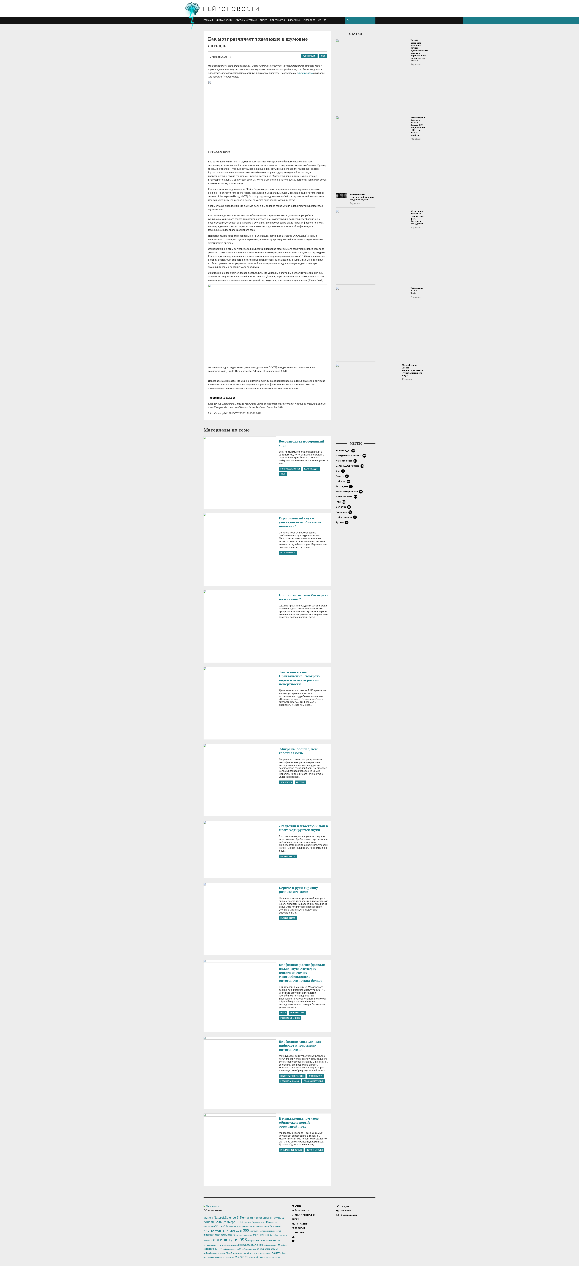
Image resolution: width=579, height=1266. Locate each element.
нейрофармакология (216, 1253)
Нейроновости (224, 20)
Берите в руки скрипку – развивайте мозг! (300, 889)
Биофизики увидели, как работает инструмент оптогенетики (300, 1045)
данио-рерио (235, 1226)
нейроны (343, 481)
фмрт (264, 1257)
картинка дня (311, 469)
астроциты (344, 486)
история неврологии (245, 1235)
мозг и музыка (287, 553)
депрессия (248, 1226)
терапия (254, 1257)
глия (340, 502)
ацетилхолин (309, 56)
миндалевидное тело (291, 1150)
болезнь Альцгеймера (350, 466)
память (342, 476)
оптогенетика (297, 1013)
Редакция (416, 64)
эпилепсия (274, 1257)
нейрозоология (346, 496)
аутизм (342, 522)
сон (340, 471)
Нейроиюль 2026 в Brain (417, 291)
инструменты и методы (292, 1076)
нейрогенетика (346, 517)
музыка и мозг (287, 856)
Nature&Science (346, 461)
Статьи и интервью (246, 20)
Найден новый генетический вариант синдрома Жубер (362, 197)
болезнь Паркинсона (349, 491)
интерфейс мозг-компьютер (219, 1235)
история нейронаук (265, 1235)
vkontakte (345, 1210)
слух (323, 56)
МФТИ (283, 1013)
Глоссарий (294, 20)
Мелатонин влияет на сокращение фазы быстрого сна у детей (417, 217)
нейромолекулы (272, 1245)
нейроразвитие (250, 1249)
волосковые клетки (290, 469)
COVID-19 (208, 1218)
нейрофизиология (238, 1253)
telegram (345, 1206)
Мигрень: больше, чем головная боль (299, 751)
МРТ (245, 1218)
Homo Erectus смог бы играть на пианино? (303, 597)
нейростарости (269, 1249)
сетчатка (343, 507)
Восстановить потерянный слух (301, 443)
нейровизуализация (213, 1245)
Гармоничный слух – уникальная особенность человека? (300, 522)
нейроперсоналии (232, 1249)
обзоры (254, 1253)
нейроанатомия (315, 1150)
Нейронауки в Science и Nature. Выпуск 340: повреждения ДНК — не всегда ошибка (418, 126)
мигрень (300, 782)
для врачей (286, 782)
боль (273, 1222)
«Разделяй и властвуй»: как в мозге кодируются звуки (303, 828)
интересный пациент (270, 1231)
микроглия (254, 1240)
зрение (276, 1226)
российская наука (289, 1081)
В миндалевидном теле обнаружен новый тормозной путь (299, 1122)
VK (319, 20)
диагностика (264, 1226)
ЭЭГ (252, 1218)
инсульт (254, 1231)
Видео (263, 20)
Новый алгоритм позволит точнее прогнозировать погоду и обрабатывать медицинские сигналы (419, 50)
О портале (309, 20)
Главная (208, 20)
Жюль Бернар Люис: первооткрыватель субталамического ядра (412, 370)
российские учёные (290, 1018)
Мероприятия (277, 20)
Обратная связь (348, 1215)
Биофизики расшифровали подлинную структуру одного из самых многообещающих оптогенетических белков (302, 972)
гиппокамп (343, 512)
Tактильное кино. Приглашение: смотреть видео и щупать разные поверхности (299, 678)
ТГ (325, 20)
